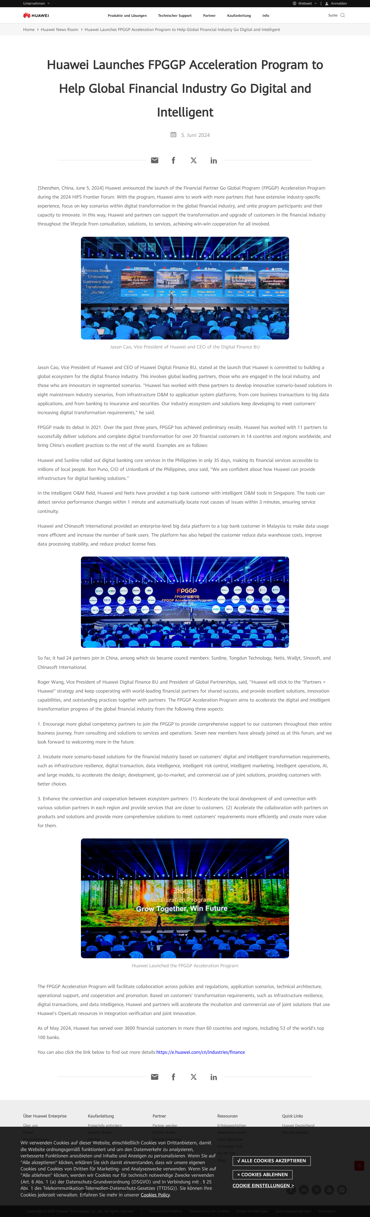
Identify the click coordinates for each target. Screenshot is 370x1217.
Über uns (30, 1126)
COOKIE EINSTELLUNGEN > (263, 1185)
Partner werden (165, 1126)
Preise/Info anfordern (105, 1126)
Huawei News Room (59, 29)
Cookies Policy (155, 1195)
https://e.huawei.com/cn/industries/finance (200, 1052)
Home (28, 29)
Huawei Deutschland (298, 1126)
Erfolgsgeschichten (231, 1126)
